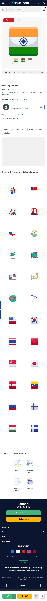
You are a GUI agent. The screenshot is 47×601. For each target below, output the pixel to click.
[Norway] (12, 385)
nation (31, 129)
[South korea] (34, 320)
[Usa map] (12, 233)
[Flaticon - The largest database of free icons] (20, 3)
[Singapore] (12, 363)
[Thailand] (12, 341)
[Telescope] (34, 298)
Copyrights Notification (17, 570)
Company (6, 541)
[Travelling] (12, 298)
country (39, 129)
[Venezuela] (34, 385)
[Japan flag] (34, 363)
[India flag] (34, 276)
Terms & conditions (12, 568)
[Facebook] (12, 551)
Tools (4, 532)
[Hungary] (12, 428)
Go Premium (23, 519)
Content (6, 527)
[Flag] (34, 190)
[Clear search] (33, 9)
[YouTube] (34, 551)
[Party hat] (12, 212)
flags (24, 129)
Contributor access (23, 513)
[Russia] (12, 406)
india (17, 129)
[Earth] (34, 233)
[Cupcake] (12, 190)
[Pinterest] (23, 551)
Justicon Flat (11, 118)
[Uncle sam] (34, 212)
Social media (23, 546)
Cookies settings (33, 570)
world (6, 129)
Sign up (23, 562)
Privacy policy (25, 568)
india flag (7, 133)
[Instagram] (29, 551)
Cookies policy (37, 568)
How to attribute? (25, 99)
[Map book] (12, 276)
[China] (34, 341)
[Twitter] (18, 551)
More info (5, 94)
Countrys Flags (19, 115)
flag (11, 129)
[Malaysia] (12, 320)
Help (4, 537)
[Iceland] (34, 428)
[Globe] (12, 255)
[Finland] (34, 406)
